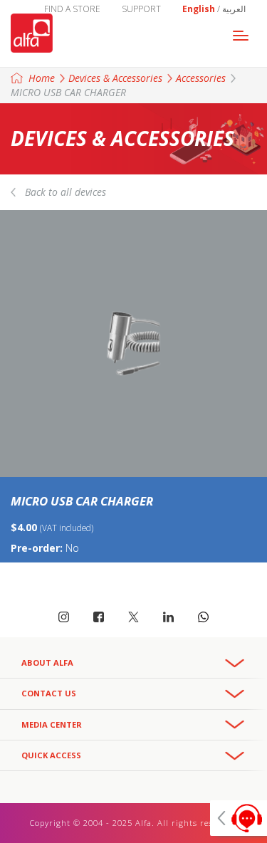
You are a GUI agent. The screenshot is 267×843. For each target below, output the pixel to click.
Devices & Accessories (115, 78)
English (198, 9)
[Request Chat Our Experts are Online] (238, 818)
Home (41, 78)
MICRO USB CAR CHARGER (68, 92)
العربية (234, 9)
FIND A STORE (72, 9)
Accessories (201, 78)
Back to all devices (65, 192)
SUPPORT (141, 9)
